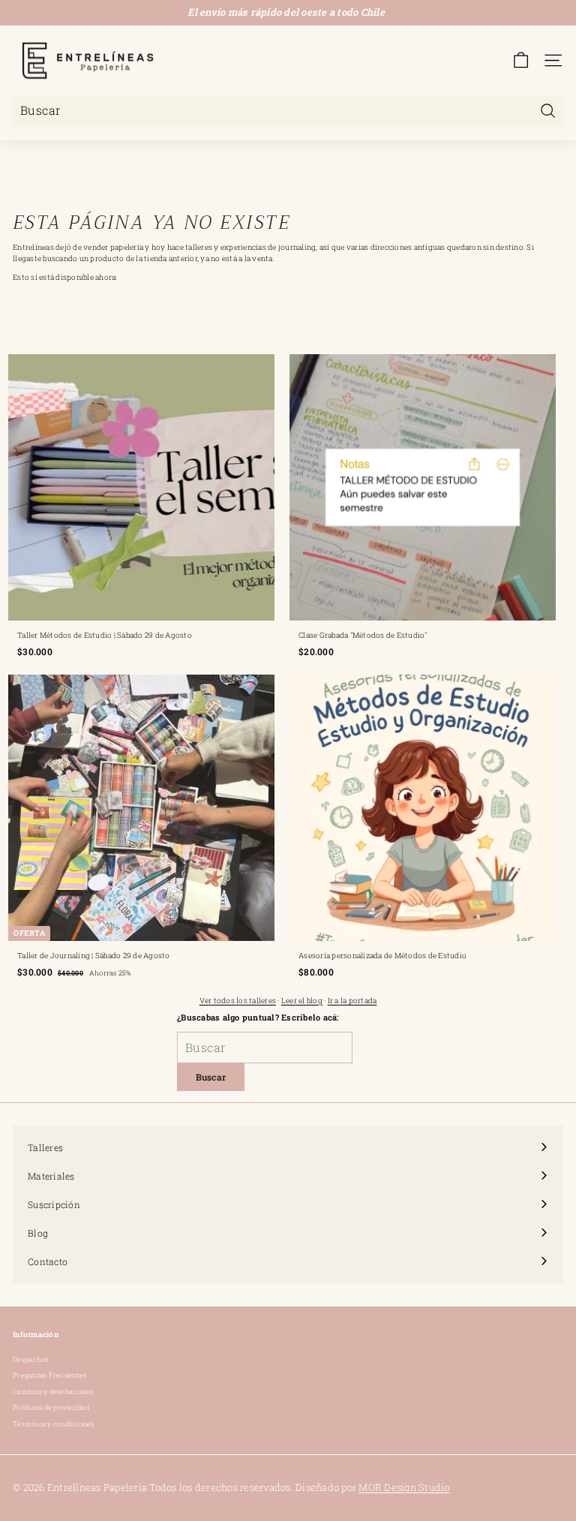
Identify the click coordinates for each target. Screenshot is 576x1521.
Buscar (211, 1077)
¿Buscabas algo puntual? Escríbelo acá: (258, 1017)
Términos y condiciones (53, 1424)
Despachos (30, 1359)
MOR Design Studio (403, 1487)
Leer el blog (301, 1000)
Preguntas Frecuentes (49, 1375)
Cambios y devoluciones (53, 1391)
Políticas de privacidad (51, 1407)
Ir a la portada (352, 1000)
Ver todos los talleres (238, 1000)
